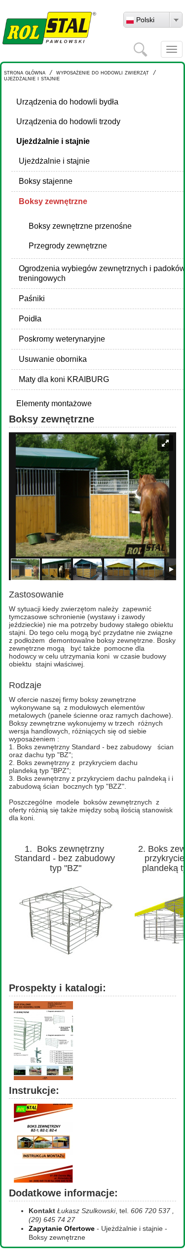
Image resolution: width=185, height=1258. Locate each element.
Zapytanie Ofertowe (62, 1228)
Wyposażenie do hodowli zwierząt (102, 72)
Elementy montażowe (54, 403)
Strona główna (24, 72)
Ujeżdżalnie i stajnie (32, 78)
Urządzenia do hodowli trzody (68, 121)
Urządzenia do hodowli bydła (67, 102)
